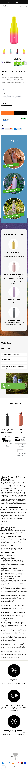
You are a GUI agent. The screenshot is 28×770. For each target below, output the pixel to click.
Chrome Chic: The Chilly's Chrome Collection (11, 620)
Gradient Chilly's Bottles (13, 71)
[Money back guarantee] (14, 721)
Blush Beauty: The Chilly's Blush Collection (10, 643)
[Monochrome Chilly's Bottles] (7, 420)
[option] (14, 2)
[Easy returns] (14, 670)
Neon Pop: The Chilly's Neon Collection (10, 636)
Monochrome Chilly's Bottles (7, 430)
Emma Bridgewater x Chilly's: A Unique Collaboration (13, 603)
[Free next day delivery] (14, 696)
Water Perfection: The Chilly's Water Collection (12, 570)
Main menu (14, 740)
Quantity (5, 103)
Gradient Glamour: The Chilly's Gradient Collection (12, 629)
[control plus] (10, 107)
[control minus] (2, 107)
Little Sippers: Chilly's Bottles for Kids (9, 578)
